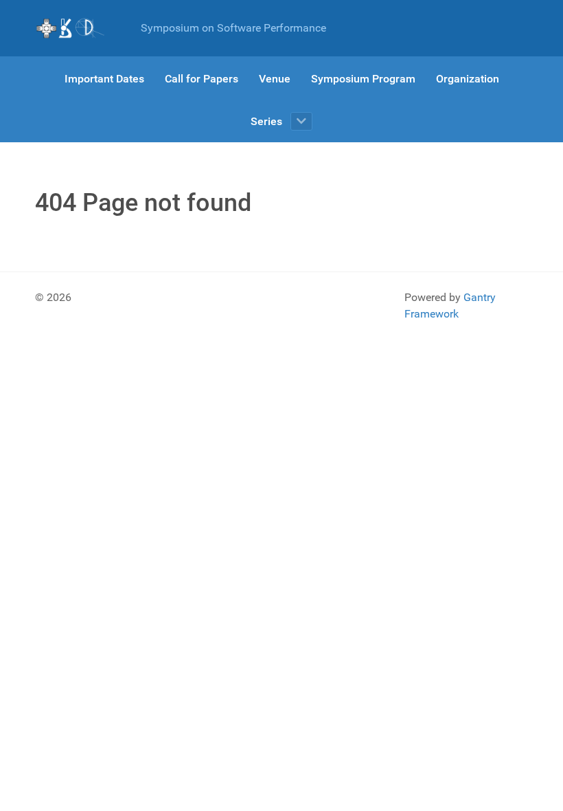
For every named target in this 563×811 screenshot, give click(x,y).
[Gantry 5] (70, 28)
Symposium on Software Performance (233, 27)
